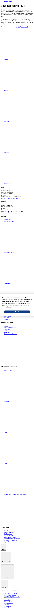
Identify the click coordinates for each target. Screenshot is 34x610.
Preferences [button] (8, 306)
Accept (17, 311)
